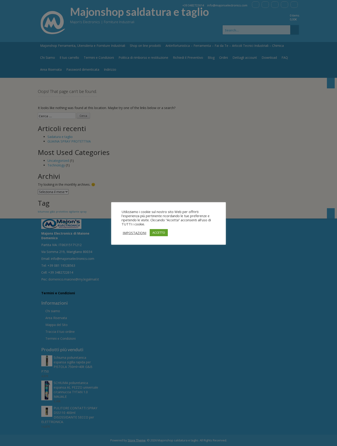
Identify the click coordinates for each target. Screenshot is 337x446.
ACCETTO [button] (158, 232)
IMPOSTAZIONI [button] (134, 233)
